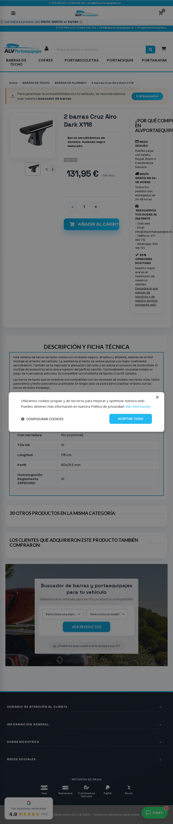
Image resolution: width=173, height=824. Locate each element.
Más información (137, 406)
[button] (42, 419)
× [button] (157, 397)
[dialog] (86, 412)
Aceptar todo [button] (130, 419)
